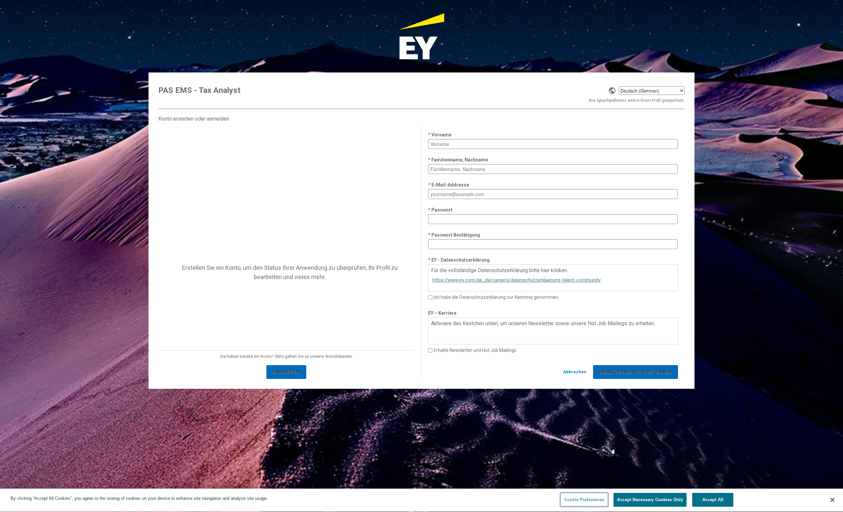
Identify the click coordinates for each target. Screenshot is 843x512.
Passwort (441, 210)
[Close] (832, 500)
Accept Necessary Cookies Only (650, 499)
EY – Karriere (442, 313)
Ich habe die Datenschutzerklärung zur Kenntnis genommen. (496, 297)
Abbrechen (574, 371)
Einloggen (286, 371)
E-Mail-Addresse (450, 184)
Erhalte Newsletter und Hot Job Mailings (475, 350)
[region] (421, 500)
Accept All (712, 499)
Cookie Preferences (584, 499)
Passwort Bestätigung (455, 235)
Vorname (441, 134)
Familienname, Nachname (459, 159)
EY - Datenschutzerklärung (460, 260)
